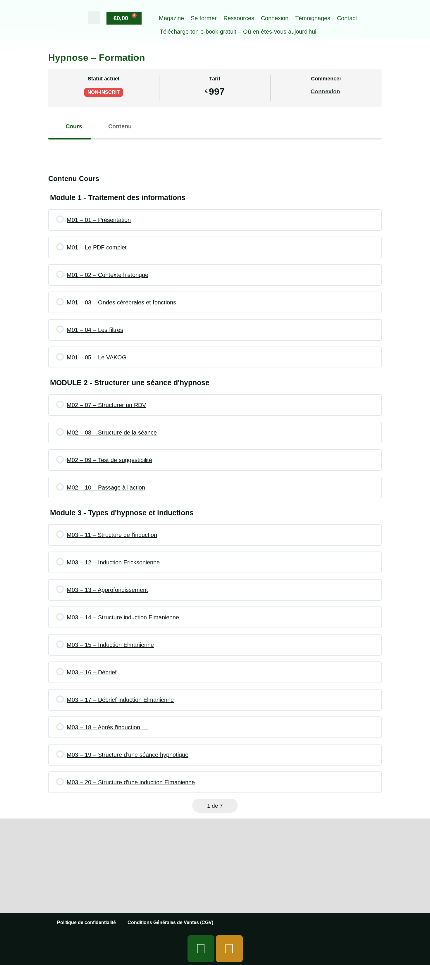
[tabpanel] (215, 151)
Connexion (274, 18)
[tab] (69, 126)
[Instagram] (229, 948)
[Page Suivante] (231, 806)
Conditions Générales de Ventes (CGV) (170, 922)
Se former (204, 18)
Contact (347, 18)
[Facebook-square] (201, 948)
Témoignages (312, 18)
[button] (94, 17)
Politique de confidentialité (86, 922)
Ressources (238, 18)
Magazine (171, 18)
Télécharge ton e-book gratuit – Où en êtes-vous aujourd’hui (238, 31)
